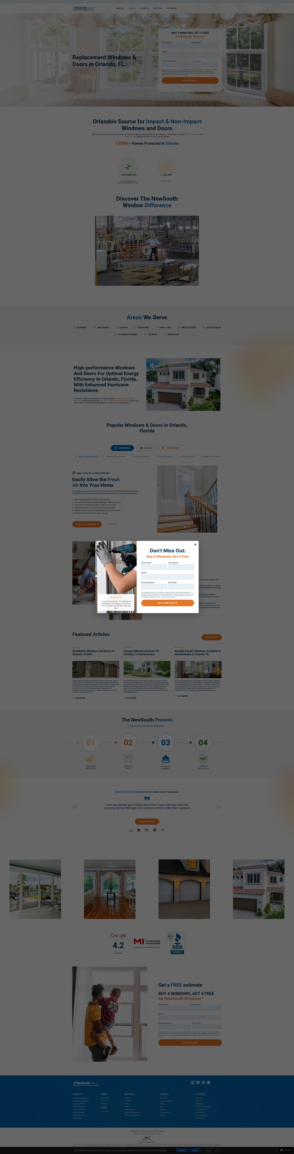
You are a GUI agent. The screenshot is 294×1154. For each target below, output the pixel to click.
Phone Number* (148, 582)
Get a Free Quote (167, 603)
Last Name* (173, 563)
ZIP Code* (172, 582)
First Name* (146, 563)
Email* (144, 572)
